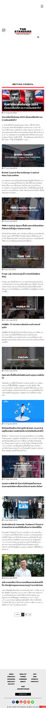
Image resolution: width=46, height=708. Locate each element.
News (11, 674)
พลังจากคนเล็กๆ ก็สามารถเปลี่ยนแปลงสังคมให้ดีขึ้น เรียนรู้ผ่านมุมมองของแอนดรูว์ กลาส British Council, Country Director (22, 583)
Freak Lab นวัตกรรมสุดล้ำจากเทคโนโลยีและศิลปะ (21, 275)
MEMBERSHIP (23, 694)
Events (34, 679)
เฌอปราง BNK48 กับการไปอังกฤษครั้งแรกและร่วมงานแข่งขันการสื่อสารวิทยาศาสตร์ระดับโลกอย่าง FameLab (22, 485)
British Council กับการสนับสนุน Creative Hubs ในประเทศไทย (20, 174)
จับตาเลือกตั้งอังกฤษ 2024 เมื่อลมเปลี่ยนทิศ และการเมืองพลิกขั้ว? (22, 118)
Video (23, 676)
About (23, 681)
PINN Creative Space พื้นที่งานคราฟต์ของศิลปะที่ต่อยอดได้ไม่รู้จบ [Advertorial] (23, 227)
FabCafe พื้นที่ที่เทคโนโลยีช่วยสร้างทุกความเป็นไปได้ (23, 376)
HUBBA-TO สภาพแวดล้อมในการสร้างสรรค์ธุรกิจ (21, 325)
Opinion (11, 679)
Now (34, 676)
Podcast (11, 676)
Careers (23, 679)
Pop (34, 674)
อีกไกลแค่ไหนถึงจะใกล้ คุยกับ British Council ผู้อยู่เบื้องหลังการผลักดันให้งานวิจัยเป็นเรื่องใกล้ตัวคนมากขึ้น (23, 429)
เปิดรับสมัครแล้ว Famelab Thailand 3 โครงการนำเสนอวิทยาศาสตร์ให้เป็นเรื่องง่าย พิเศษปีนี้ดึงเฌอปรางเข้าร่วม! (22, 526)
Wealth (23, 674)
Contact (35, 681)
